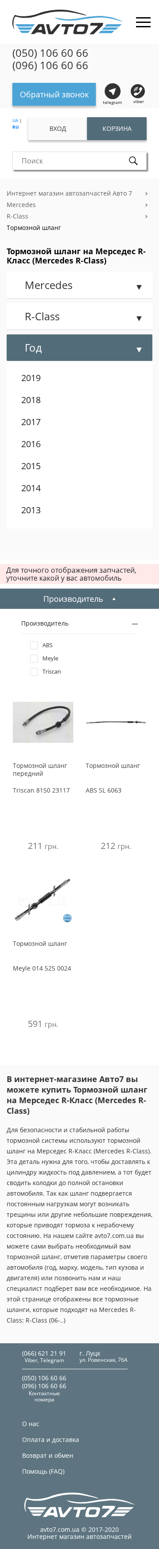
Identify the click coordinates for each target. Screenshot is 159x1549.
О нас (30, 1423)
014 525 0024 (42, 968)
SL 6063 (103, 790)
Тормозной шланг (34, 227)
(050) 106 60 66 (50, 53)
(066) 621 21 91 (44, 1353)
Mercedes (21, 204)
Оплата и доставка (50, 1439)
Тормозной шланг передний (40, 770)
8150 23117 (41, 790)
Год (33, 347)
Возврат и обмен (47, 1455)
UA (15, 120)
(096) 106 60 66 (50, 65)
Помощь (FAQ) (43, 1471)
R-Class (17, 216)
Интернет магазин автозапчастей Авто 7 (69, 193)
